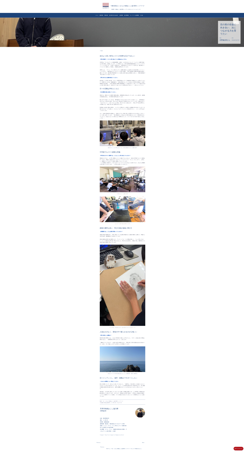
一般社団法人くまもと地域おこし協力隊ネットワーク (127, 6)
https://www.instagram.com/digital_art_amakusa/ (114, 435)
